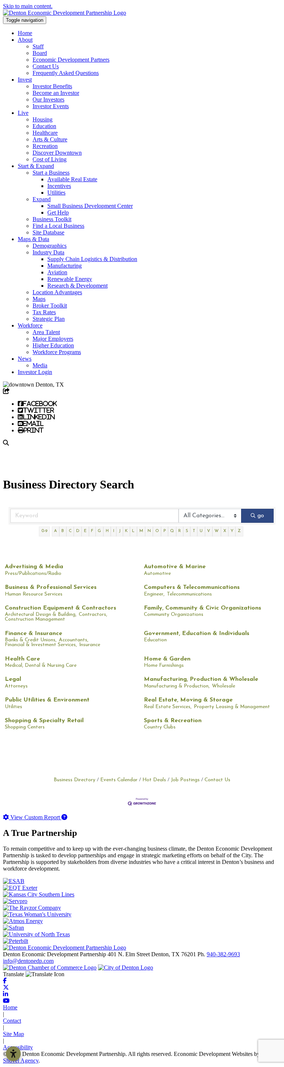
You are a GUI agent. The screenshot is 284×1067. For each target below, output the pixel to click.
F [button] (92, 531)
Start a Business (51, 172)
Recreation (45, 146)
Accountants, (73, 640)
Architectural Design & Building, (41, 614)
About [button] (25, 40)
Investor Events (51, 106)
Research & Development (77, 285)
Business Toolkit (52, 219)
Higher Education (53, 345)
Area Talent (46, 332)
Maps (39, 299)
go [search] (260, 516)
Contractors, (93, 614)
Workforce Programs (57, 352)
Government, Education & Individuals (196, 634)
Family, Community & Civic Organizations (202, 608)
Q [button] (172, 531)
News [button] (24, 359)
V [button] (208, 531)
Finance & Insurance (33, 634)
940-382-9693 (223, 954)
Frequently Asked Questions (66, 73)
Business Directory (74, 780)
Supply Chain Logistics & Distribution (92, 259)
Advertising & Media (34, 567)
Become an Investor (56, 93)
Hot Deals (154, 780)
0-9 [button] (44, 531)
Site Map (13, 1034)
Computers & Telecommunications (192, 587)
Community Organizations (173, 614)
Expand (42, 199)
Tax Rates (44, 312)
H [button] (107, 531)
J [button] (120, 531)
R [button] (179, 531)
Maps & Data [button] (33, 239)
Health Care (22, 659)
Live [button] (23, 113)
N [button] (149, 531)
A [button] (55, 531)
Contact (12, 1021)
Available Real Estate (72, 179)
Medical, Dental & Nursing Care (41, 665)
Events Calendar (119, 780)
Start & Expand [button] (36, 166)
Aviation (57, 272)
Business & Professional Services (51, 587)
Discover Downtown (57, 153)
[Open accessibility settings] (13, 1053)
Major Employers (53, 339)
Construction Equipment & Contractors (60, 608)
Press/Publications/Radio (33, 573)
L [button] (133, 531)
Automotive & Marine (175, 567)
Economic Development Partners (71, 59)
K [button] (126, 531)
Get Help (58, 212)
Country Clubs (160, 727)
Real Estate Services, (168, 706)
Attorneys (16, 686)
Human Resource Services (33, 594)
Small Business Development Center (90, 206)
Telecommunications (189, 594)
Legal (13, 679)
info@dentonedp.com (28, 961)
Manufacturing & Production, (177, 686)
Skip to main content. (28, 6)
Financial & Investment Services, (41, 644)
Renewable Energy (69, 279)
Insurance (89, 644)
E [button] (85, 531)
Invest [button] (25, 79)
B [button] (62, 531)
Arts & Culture (50, 139)
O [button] (157, 531)
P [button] (164, 531)
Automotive (157, 573)
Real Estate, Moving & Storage (188, 700)
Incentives (59, 186)
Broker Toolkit (50, 305)
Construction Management (35, 619)
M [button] (141, 531)
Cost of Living (50, 159)
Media (40, 365)
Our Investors (48, 99)
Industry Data (48, 252)
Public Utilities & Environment (47, 700)
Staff (38, 46)
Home (25, 33)
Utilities (56, 192)
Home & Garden (167, 659)
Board (40, 53)
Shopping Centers (25, 727)
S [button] (187, 531)
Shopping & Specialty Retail (44, 721)
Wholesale (223, 686)
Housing (43, 119)
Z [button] (239, 531)
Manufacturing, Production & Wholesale (201, 679)
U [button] (201, 531)
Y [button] (232, 531)
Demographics (50, 246)
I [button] (113, 531)
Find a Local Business (58, 226)
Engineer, (154, 594)
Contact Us (46, 66)
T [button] (194, 531)
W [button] (216, 531)
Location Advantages (57, 292)
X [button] (224, 531)
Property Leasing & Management (232, 706)
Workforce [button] (30, 325)
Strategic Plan (49, 319)
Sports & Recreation (173, 721)
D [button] (78, 531)
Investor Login (35, 372)
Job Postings (185, 780)
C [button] (70, 531)
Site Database (48, 232)
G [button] (99, 531)
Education (44, 126)
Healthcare (45, 133)
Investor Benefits (52, 86)
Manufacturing (64, 266)
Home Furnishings (164, 665)
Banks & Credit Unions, (31, 640)
